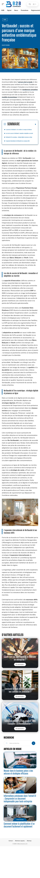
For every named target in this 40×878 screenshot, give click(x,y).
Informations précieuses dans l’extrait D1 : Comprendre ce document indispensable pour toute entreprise (20, 798)
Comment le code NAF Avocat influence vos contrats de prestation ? (20, 690)
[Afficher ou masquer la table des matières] (28, 124)
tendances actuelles (30, 89)
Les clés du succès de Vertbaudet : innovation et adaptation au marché (19, 133)
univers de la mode (25, 82)
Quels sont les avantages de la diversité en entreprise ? (20, 658)
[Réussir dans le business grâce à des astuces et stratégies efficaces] (20, 760)
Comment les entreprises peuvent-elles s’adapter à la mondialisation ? (20, 722)
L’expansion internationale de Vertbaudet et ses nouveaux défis (18, 141)
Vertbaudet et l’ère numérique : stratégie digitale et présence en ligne (19, 137)
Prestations (20, 766)
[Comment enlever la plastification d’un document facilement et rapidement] (20, 813)
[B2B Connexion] (13, 4)
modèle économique (9, 97)
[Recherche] (29, 4)
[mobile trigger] (3, 4)
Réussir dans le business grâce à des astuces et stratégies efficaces (18, 772)
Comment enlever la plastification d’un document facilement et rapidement (19, 825)
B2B (5, 19)
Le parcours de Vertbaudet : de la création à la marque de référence (19, 129)
